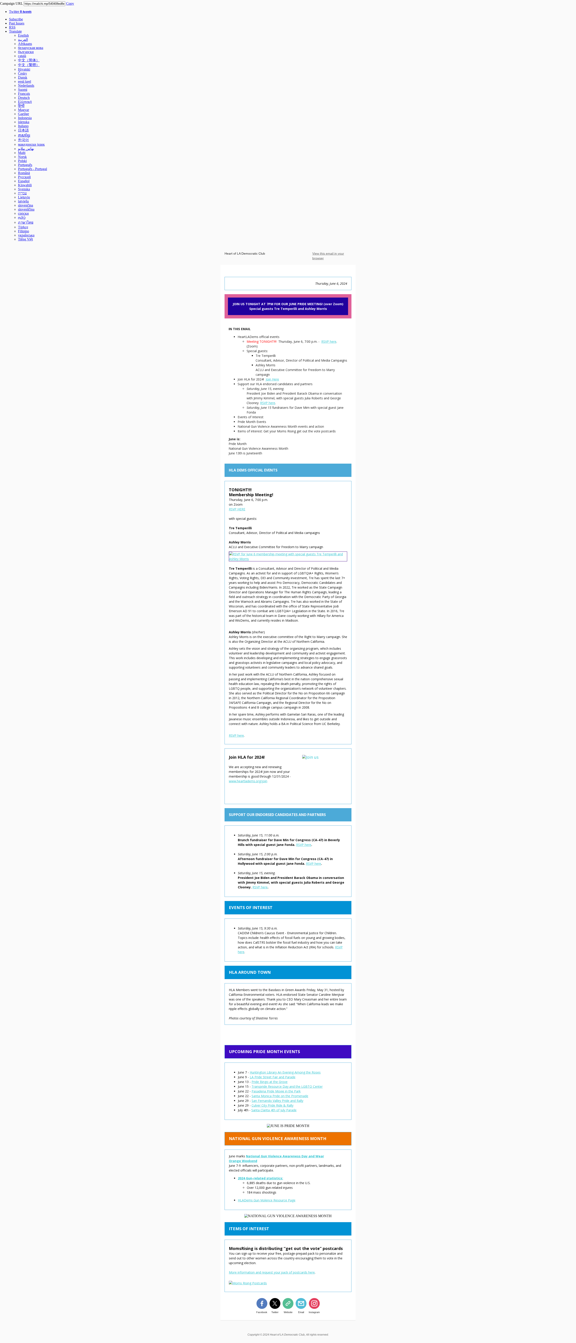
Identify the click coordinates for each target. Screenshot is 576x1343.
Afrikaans (25, 44)
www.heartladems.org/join (248, 781)
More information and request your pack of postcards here (272, 1272)
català (22, 56)
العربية (23, 40)
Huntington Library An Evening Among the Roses (285, 1072)
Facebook (261, 1312)
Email (301, 1312)
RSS (12, 27)
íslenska (23, 122)
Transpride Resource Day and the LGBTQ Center (287, 1086)
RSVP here (328, 341)
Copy (70, 3)
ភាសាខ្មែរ (24, 135)
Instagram (314, 1312)
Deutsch (24, 98)
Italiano (23, 126)
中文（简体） (29, 60)
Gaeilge (23, 114)
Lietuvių (24, 197)
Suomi (22, 89)
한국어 (23, 140)
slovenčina (25, 205)
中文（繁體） (29, 65)
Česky (22, 73)
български (26, 52)
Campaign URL (11, 3)
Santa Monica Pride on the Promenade (280, 1096)
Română (24, 173)
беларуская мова (30, 48)
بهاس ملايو (26, 149)
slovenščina (26, 209)
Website (288, 1312)
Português (25, 165)
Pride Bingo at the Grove (270, 1082)
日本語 (23, 130)
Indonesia (25, 118)
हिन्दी (21, 106)
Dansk (22, 77)
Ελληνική (25, 102)
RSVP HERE (237, 509)
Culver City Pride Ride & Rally (272, 1105)
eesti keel (24, 81)
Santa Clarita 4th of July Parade (274, 1110)
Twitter (20, 11)
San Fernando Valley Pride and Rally (277, 1100)
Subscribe (16, 19)
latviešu (23, 201)
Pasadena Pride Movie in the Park (276, 1091)
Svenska (24, 189)
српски (23, 213)
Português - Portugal (32, 169)
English (23, 35)
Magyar (23, 110)
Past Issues (16, 23)
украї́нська (26, 235)
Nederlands (26, 85)
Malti (21, 153)
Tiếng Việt (25, 239)
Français (24, 94)
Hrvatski (24, 69)
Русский (24, 177)
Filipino (23, 231)
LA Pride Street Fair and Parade (272, 1077)
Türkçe (23, 227)
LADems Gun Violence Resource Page (267, 1200)
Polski (22, 161)
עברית (22, 193)
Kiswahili (25, 185)
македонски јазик (31, 144)
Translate (15, 31)
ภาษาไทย (25, 222)
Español (23, 181)
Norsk (22, 157)
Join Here (272, 379)
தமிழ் (22, 217)
